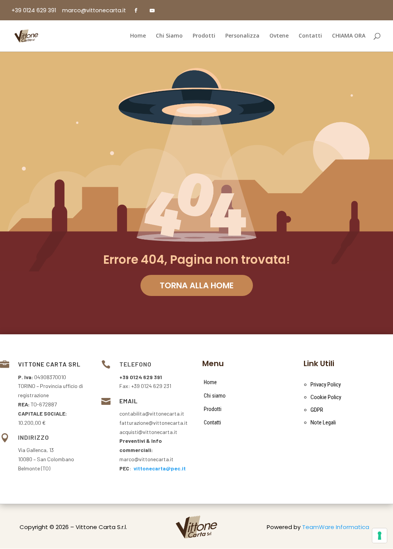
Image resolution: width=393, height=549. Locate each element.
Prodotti (212, 409)
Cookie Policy (325, 397)
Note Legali (323, 422)
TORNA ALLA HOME (197, 285)
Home (210, 382)
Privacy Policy (325, 384)
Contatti (212, 422)
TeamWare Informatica (335, 527)
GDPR (316, 409)
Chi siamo (215, 396)
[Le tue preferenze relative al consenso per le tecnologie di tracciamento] (379, 535)
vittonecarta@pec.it (160, 468)
